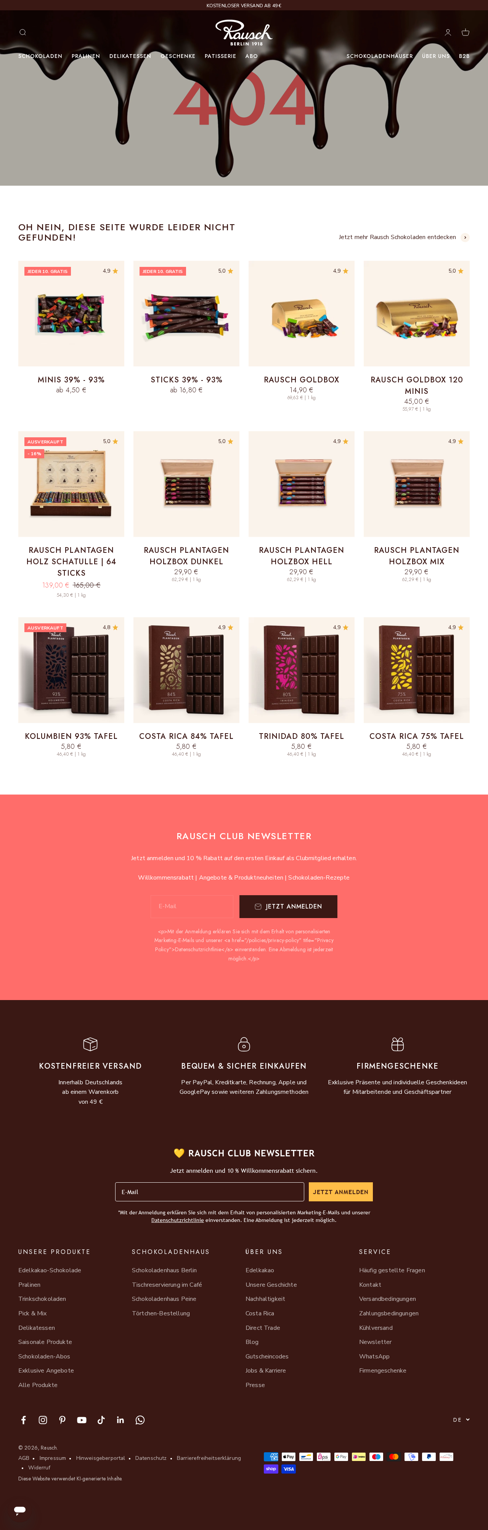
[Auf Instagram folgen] (43, 1420)
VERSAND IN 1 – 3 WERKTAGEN (244, 6)
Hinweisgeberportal (100, 1458)
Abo (252, 56)
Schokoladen (40, 56)
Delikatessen (130, 56)
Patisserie (220, 56)
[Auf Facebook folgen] (23, 1420)
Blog (252, 1342)
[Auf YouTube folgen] (82, 1420)
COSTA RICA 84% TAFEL (186, 736)
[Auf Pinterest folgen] (62, 1420)
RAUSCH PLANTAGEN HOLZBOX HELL (301, 556)
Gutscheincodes (267, 1356)
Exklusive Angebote (46, 1370)
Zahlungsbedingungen (389, 1313)
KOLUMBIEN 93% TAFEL (71, 736)
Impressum (53, 1458)
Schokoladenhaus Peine (164, 1299)
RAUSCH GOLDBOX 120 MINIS (417, 385)
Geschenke (178, 56)
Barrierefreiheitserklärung (209, 1458)
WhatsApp (374, 1356)
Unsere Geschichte (271, 1285)
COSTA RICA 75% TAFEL (416, 736)
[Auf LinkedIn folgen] (121, 1420)
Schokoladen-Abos (44, 1356)
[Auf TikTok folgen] (101, 1420)
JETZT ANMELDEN (341, 1192)
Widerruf (39, 1467)
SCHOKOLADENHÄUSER (380, 56)
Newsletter (375, 1342)
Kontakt (370, 1285)
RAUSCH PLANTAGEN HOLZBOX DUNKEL (186, 556)
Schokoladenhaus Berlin (164, 1270)
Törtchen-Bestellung (161, 1313)
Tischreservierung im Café (167, 1285)
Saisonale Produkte (45, 1342)
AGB (23, 1458)
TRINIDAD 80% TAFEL (301, 736)
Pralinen (86, 56)
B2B (464, 56)
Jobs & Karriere (266, 1370)
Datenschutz (151, 1458)
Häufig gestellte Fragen (392, 1270)
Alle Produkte (38, 1385)
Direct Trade (263, 1328)
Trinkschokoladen (42, 1299)
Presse (255, 1385)
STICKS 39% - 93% (187, 379)
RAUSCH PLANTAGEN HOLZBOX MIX (416, 556)
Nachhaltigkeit (265, 1299)
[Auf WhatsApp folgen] (140, 1420)
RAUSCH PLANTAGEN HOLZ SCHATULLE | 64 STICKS (71, 562)
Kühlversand (376, 1328)
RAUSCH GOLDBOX (301, 379)
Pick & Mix (32, 1313)
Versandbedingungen (387, 1299)
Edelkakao (260, 1270)
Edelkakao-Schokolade (49, 1270)
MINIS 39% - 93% (71, 379)
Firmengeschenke (382, 1370)
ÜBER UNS (436, 56)
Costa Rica (260, 1313)
